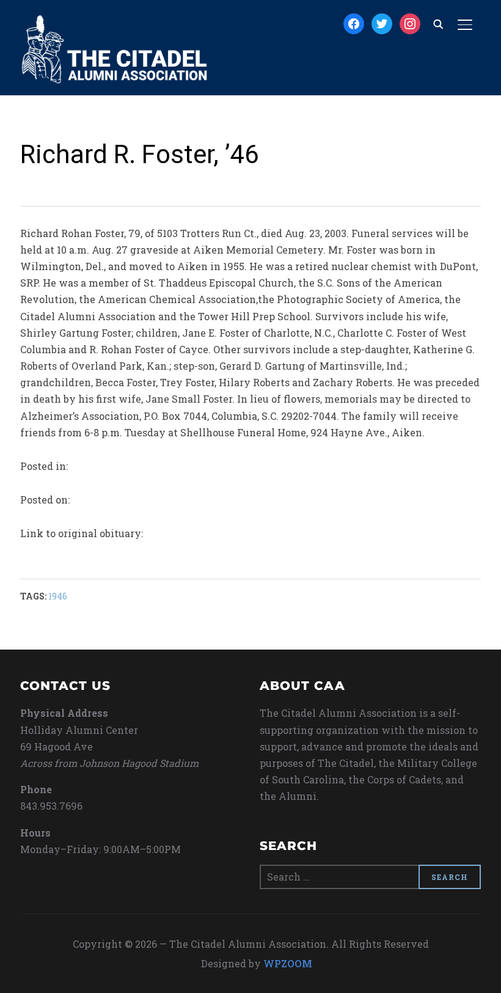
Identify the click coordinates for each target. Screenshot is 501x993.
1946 (57, 596)
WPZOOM (287, 963)
